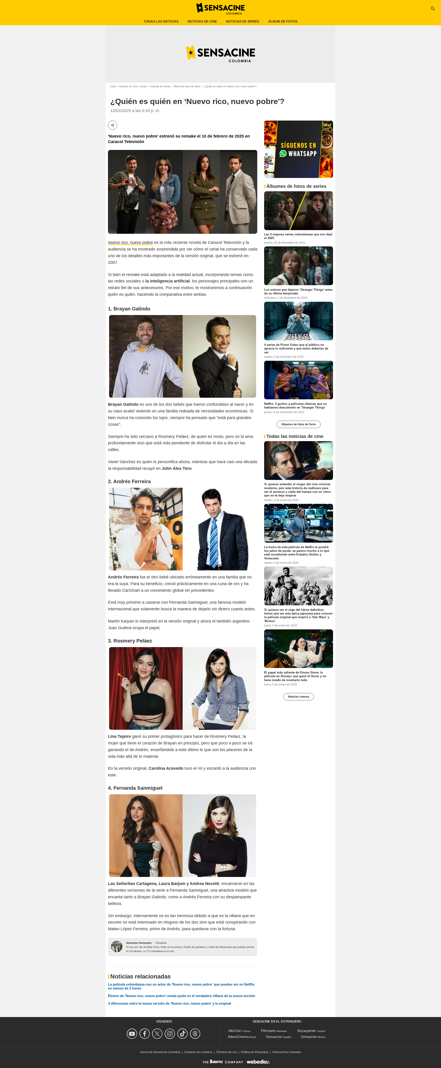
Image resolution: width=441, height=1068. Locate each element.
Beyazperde (306, 1031)
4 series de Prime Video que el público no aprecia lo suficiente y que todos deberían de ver (296, 348)
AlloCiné (234, 1031)
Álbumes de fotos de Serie (298, 424)
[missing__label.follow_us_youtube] (133, 1034)
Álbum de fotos (282, 21)
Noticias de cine (202, 21)
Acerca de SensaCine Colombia (160, 1052)
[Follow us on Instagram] (170, 1034)
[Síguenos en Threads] (196, 1034)
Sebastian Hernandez (139, 942)
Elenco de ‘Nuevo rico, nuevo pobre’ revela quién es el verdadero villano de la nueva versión (181, 996)
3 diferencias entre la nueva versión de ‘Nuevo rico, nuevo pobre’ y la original (169, 1003)
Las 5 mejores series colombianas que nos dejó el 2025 (298, 236)
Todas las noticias (161, 21)
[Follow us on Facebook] (145, 1034)
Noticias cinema (298, 696)
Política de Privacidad (254, 1052)
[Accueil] (220, 8)
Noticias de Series (160, 86)
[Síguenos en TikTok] (183, 1034)
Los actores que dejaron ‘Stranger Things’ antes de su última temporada (298, 291)
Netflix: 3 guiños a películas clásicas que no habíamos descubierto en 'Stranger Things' (295, 405)
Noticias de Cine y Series (133, 86)
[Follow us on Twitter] (158, 1034)
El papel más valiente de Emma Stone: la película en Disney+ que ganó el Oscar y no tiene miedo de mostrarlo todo (295, 676)
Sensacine (274, 1037)
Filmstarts (268, 1031)
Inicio (113, 86)
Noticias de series (242, 21)
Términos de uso (226, 1052)
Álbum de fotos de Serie (187, 86)
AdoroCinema (238, 1037)
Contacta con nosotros (198, 1052)
